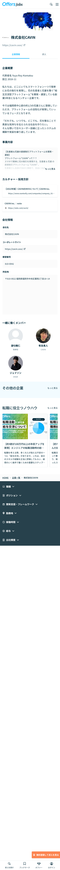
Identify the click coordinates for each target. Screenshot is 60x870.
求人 (44, 54)
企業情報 (16, 54)
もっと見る (50, 168)
